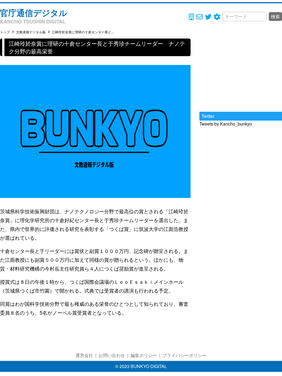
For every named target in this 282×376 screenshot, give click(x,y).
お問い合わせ (112, 355)
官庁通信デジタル (33, 12)
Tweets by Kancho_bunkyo (225, 124)
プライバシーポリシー (184, 355)
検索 (275, 16)
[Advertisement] (240, 73)
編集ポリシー (144, 355)
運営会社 (84, 355)
